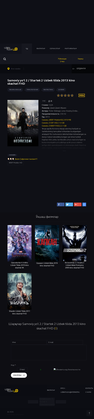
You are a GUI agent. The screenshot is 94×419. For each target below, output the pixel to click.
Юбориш (17, 375)
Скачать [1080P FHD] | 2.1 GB (54, 126)
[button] (16, 68)
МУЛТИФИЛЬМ (71, 48)
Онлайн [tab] (12, 155)
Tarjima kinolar (15, 89)
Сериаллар (55, 48)
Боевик (61, 89)
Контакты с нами (89, 390)
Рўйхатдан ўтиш (62, 59)
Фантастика (48, 89)
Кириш (80, 59)
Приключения (32, 89)
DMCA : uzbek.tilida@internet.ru (70, 390)
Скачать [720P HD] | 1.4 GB (53, 123)
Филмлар (41, 48)
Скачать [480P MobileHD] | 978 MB (56, 120)
